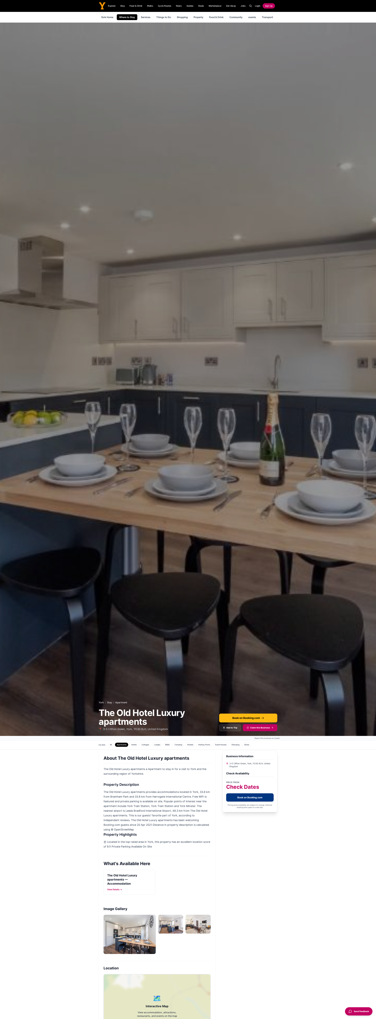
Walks (150, 6)
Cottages (145, 745)
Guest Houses (220, 745)
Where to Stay (127, 17)
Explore (111, 6)
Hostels (190, 745)
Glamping (235, 745)
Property (198, 17)
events (252, 17)
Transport (267, 17)
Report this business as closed (267, 738)
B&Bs (167, 745)
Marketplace (215, 6)
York (101, 702)
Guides (190, 6)
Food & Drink (136, 6)
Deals (201, 6)
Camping (178, 745)
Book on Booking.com (246, 717)
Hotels (134, 745)
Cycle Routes (164, 6)
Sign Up (269, 6)
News (179, 6)
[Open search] (250, 6)
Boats (246, 745)
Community (235, 17)
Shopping (182, 17)
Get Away (231, 6)
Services (145, 17)
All (111, 745)
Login (257, 6)
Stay (122, 6)
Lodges (157, 745)
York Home (107, 17)
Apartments (121, 745)
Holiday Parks (204, 745)
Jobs (243, 6)
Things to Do (163, 17)
